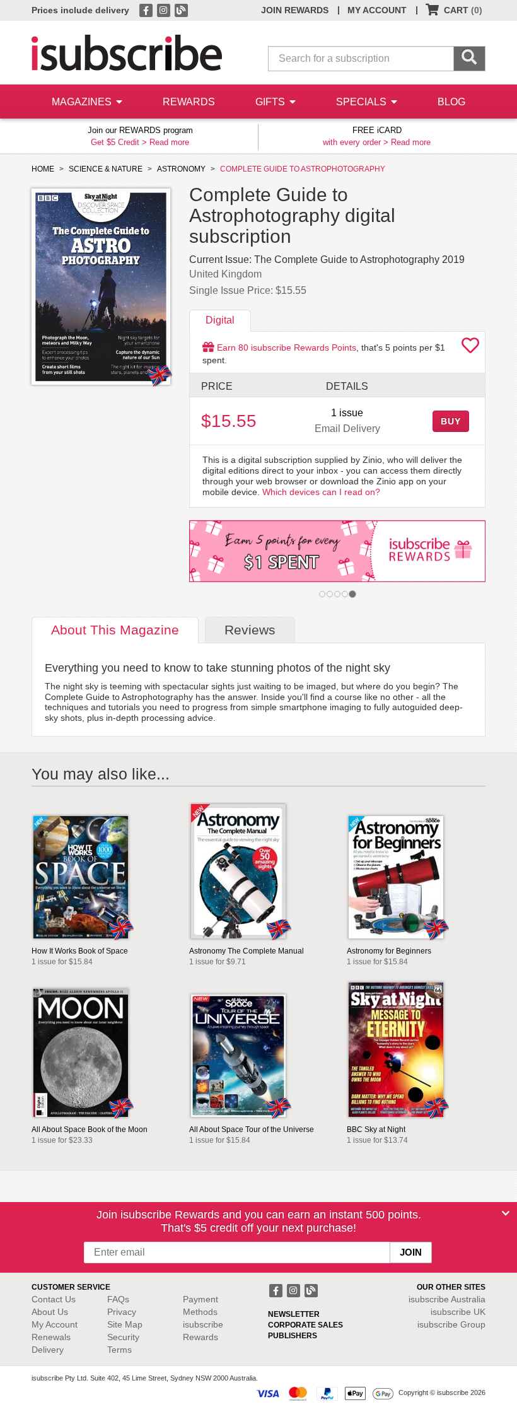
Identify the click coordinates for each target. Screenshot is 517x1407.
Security (123, 1337)
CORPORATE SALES (305, 1325)
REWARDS (189, 101)
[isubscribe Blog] (181, 9)
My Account (55, 1324)
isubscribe (447, 1299)
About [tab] (115, 629)
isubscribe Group (451, 1324)
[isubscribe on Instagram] (164, 9)
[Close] (505, 1213)
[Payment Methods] (324, 1393)
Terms (119, 1350)
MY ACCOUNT (377, 10)
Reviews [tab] (250, 629)
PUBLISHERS (292, 1335)
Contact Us (54, 1299)
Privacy (121, 1312)
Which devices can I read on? (321, 492)
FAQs (118, 1299)
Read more (169, 142)
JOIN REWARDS (294, 10)
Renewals (51, 1337)
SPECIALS (362, 101)
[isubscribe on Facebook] (147, 9)
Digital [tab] (220, 320)
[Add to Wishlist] (470, 349)
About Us (50, 1312)
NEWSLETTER (294, 1314)
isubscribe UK (458, 1312)
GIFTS (271, 101)
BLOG (451, 101)
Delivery (48, 1350)
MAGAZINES (83, 101)
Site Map (124, 1324)
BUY (451, 421)
